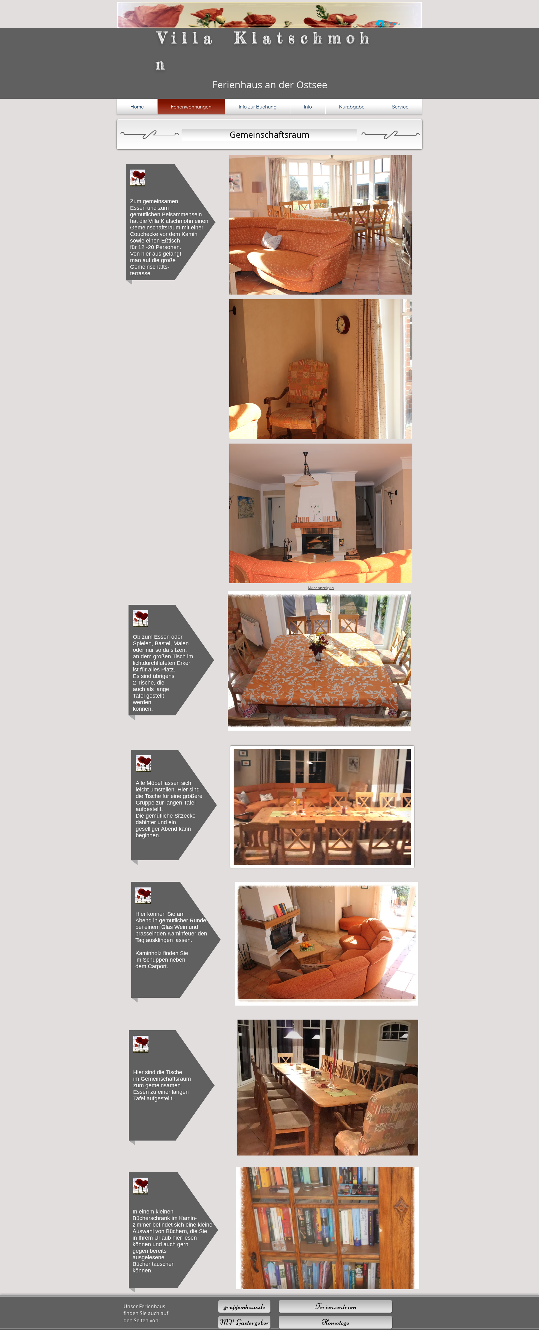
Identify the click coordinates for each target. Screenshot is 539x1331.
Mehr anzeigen (321, 588)
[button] (257, 106)
